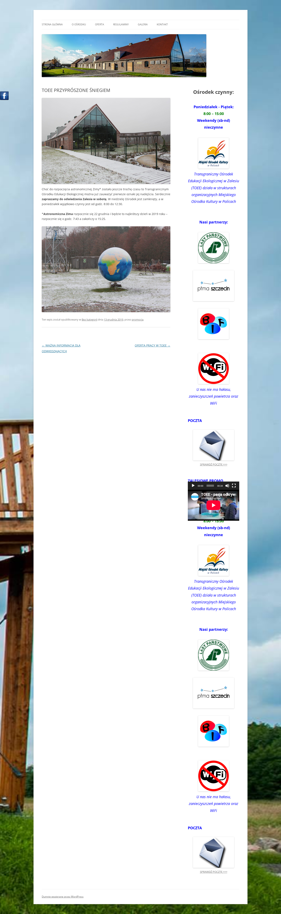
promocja (137, 319)
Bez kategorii (89, 319)
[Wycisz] (227, 486)
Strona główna (52, 24)
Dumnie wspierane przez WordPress (63, 896)
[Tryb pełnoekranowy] (234, 486)
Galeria (143, 24)
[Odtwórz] (193, 486)
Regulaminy (121, 24)
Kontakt (162, 24)
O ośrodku (79, 24)
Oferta (99, 24)
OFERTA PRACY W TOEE (152, 345)
